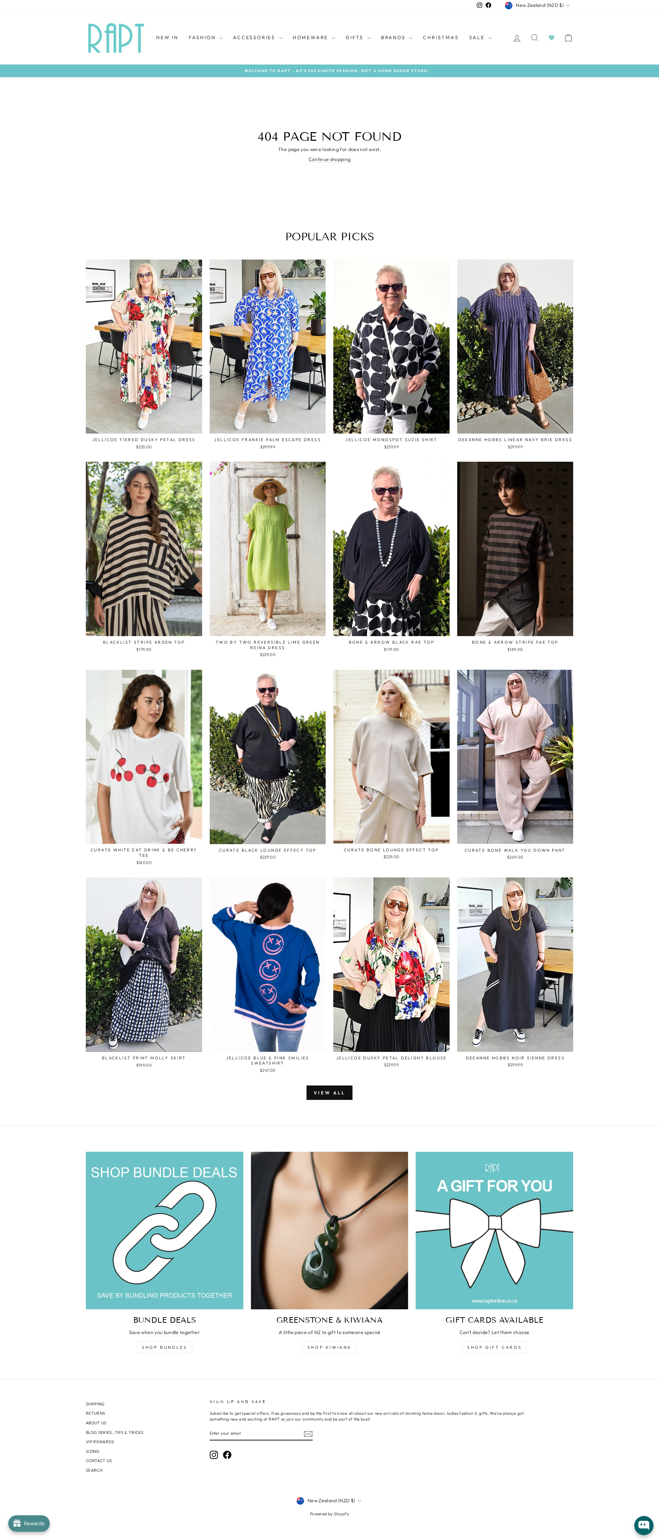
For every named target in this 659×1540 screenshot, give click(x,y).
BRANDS (394, 37)
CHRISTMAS (441, 37)
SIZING (92, 1451)
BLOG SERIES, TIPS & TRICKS (114, 1432)
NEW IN (167, 37)
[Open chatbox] (644, 1525)
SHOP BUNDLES (164, 1347)
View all (329, 1092)
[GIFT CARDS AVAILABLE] (494, 1230)
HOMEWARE (311, 37)
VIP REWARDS (100, 1441)
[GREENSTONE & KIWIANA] (329, 1230)
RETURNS (95, 1413)
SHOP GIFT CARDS (494, 1347)
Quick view (144, 425)
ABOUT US (96, 1422)
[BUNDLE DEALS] (164, 1230)
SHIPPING (95, 1403)
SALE (478, 37)
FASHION (203, 37)
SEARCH (94, 1470)
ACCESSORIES (255, 37)
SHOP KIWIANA (329, 1347)
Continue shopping (330, 159)
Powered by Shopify (329, 1513)
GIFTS (356, 37)
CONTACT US (99, 1460)
